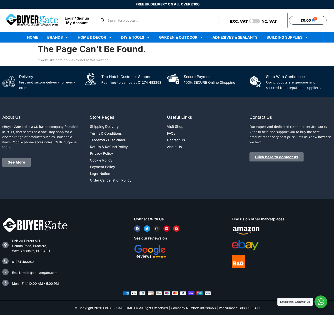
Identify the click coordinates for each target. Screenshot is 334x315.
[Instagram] (157, 228)
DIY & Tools (132, 37)
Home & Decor (92, 37)
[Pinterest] (166, 228)
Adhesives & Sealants (234, 37)
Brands (55, 37)
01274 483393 (23, 262)
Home (32, 37)
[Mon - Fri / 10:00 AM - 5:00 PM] (5, 283)
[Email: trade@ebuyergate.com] (5, 272)
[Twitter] (147, 228)
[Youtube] (176, 228)
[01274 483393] (5, 261)
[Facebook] (137, 228)
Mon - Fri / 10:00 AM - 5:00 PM (35, 283)
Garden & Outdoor (178, 37)
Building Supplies (284, 37)
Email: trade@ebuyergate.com (34, 273)
